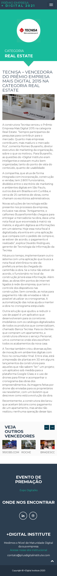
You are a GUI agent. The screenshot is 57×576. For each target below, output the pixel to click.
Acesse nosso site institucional (28, 550)
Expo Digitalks (29, 490)
